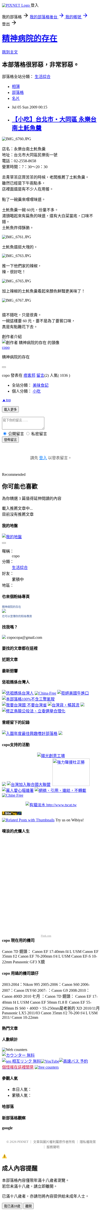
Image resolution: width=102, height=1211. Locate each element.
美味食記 (41, 385)
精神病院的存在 (29, 38)
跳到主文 (10, 52)
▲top (6, 400)
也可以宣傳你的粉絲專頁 (17, 616)
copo (6, 347)
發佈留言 (10, 440)
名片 (16, 98)
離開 (28, 1206)
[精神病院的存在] (4, 611)
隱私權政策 (88, 1142)
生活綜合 (43, 77)
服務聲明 (53, 1147)
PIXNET (22, 1142)
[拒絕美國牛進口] (73, 693)
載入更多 (10, 409)
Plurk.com (46, 935)
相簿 (16, 86)
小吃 (37, 391)
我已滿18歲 (12, 1206)
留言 (40, 375)
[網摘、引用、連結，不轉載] (60, 790)
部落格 (18, 92)
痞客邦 (29, 375)
